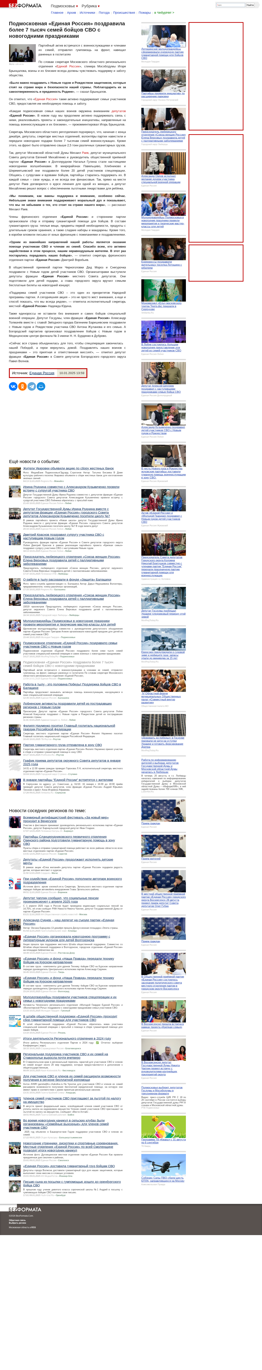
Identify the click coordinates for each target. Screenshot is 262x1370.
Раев (85, 153)
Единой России (68, 66)
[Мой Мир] (41, 386)
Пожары (145, 12)
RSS (33, 1227)
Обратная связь (17, 1220)
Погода (104, 12)
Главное (57, 12)
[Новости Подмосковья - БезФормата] (21, 4)
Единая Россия (45, 99)
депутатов (119, 111)
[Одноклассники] (22, 386)
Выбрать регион (17, 1223)
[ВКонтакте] (13, 386)
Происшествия (124, 12)
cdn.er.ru (19, 64)
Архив (71, 12)
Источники (87, 12)
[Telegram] (31, 386)
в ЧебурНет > (164, 12)
